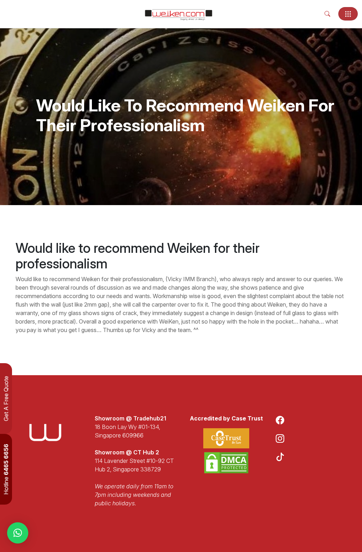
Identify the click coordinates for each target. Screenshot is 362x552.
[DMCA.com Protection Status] (226, 462)
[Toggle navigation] (348, 14)
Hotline (6, 469)
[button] (17, 533)
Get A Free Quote (6, 398)
